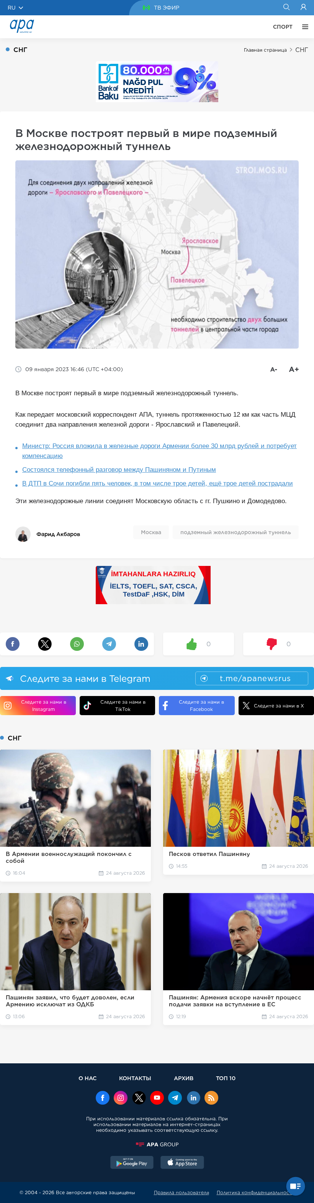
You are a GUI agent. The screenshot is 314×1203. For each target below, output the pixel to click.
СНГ (301, 50)
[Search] (286, 7)
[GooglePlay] (132, 1163)
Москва (151, 532)
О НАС (87, 1078)
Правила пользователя (181, 1192)
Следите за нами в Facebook (201, 705)
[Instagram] (121, 1098)
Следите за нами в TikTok (123, 705)
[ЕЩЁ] (303, 26)
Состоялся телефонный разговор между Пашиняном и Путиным (119, 469)
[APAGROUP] (157, 1144)
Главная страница (265, 50)
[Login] (303, 7)
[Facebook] (103, 1098)
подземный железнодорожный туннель (235, 532)
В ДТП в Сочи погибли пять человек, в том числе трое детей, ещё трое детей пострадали (157, 483)
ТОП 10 (226, 1078)
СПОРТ (283, 27)
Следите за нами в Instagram (43, 705)
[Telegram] (175, 1098)
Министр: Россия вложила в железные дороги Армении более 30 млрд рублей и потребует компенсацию (159, 451)
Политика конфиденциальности (256, 1192)
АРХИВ (183, 1078)
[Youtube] (157, 1098)
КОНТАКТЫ (135, 1078)
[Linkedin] (193, 1098)
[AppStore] (182, 1163)
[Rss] (211, 1098)
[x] (139, 1098)
